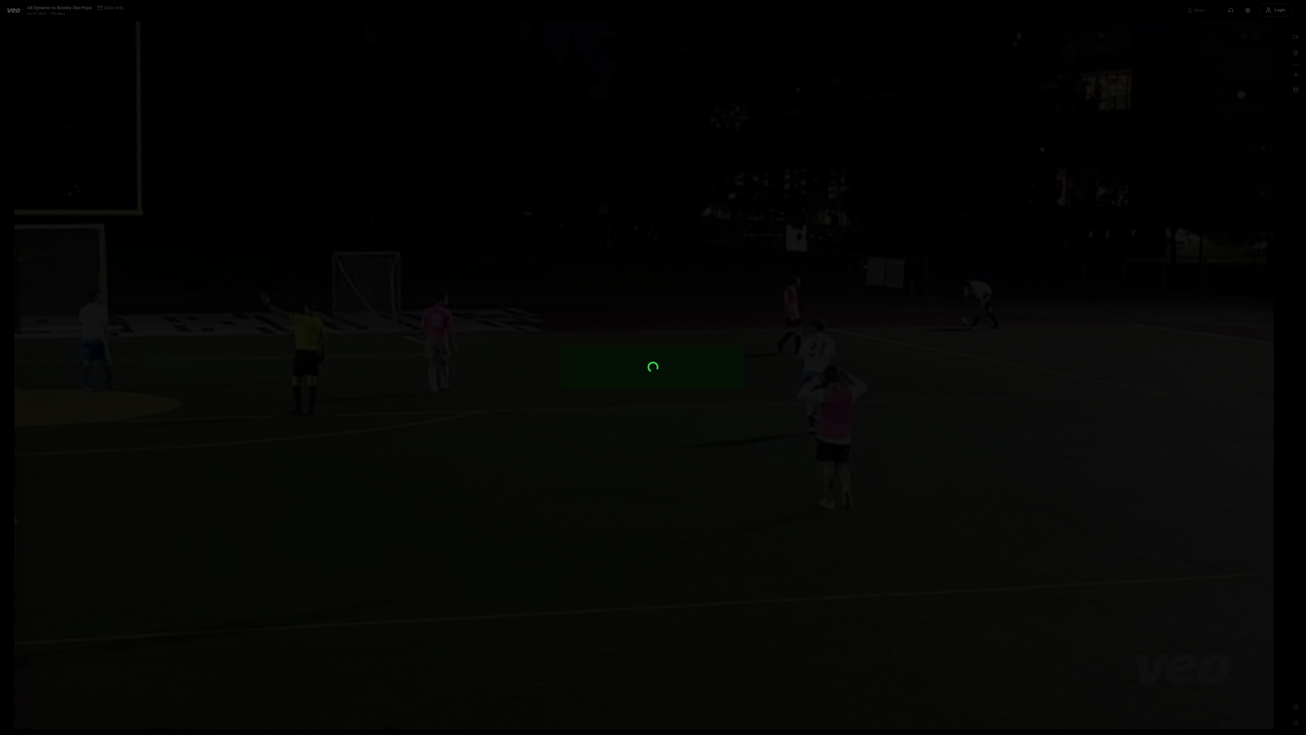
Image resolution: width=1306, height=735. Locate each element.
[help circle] (1296, 707)
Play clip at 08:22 (1222, 507)
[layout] (1296, 723)
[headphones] (1231, 10)
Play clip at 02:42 (1222, 90)
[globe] (1248, 10)
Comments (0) (1256, 108)
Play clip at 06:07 (1222, 246)
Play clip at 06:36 (1222, 298)
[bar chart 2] (1296, 74)
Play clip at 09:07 (1222, 611)
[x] (1269, 37)
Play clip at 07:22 (1221, 403)
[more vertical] (1267, 73)
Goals (1188, 50)
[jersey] (1296, 90)
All (1173, 50)
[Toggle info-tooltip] (1188, 37)
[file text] (1296, 53)
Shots (1207, 50)
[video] (1296, 37)
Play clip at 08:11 (1221, 455)
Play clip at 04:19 (1222, 142)
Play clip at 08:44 (1221, 559)
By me (1226, 50)
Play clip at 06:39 (1222, 351)
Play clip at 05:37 (1221, 194)
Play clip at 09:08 (1221, 663)
